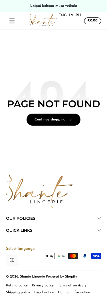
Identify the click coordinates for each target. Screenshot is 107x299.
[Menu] (12, 21)
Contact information (74, 292)
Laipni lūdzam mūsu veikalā (53, 5)
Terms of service (70, 285)
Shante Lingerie (32, 276)
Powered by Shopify (61, 276)
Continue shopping (50, 119)
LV (71, 15)
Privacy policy (43, 285)
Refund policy (17, 285)
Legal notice (44, 292)
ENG (62, 15)
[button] (91, 21)
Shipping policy (18, 292)
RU (78, 15)
